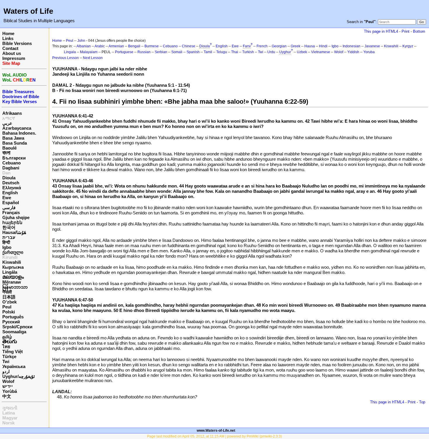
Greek (295, 46)
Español (10, 202)
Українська (13, 366)
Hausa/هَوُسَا (14, 232)
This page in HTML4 (381, 31)
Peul (6, 306)
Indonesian (351, 46)
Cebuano (11, 162)
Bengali (134, 46)
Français (11, 212)
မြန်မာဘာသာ (15, 286)
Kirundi (10, 257)
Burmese (151, 46)
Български (14, 157)
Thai (234, 52)
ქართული (12, 252)
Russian (144, 52)
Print (405, 31)
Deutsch (10, 182)
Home (8, 33)
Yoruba (369, 52)
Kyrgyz (407, 46)
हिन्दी (6, 242)
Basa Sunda (14, 142)
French (262, 46)
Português (13, 316)
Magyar (10, 417)
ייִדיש (7, 386)
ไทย (6, 346)
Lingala (70, 52)
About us (11, 53)
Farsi (247, 46)
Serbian (161, 52)
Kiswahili (11, 262)
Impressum (13, 58)
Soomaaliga (14, 331)
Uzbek (302, 52)
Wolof (8, 381)
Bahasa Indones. (19, 133)
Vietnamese (320, 52)
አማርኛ (8, 118)
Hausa (309, 46)
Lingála (9, 272)
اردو (6, 371)
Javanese (372, 46)
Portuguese (124, 52)
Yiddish (353, 52)
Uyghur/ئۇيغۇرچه (18, 376)
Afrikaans (12, 113)
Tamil (208, 52)
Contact (10, 48)
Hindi (323, 46)
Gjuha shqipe (15, 217)
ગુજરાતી (9, 407)
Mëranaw (11, 282)
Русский (11, 321)
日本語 (8, 296)
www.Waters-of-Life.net (216, 430)
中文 (6, 396)
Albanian (83, 46)
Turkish (248, 52)
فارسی (8, 207)
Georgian (279, 46)
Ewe (6, 197)
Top (422, 402)
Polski (8, 311)
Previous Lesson (65, 58)
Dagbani (10, 167)
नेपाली (7, 291)
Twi (5, 361)
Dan (6, 172)
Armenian (116, 46)
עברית (8, 237)
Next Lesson (93, 58)
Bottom (419, 31)
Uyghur (285, 52)
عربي (7, 123)
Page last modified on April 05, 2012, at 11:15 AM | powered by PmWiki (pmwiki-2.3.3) (214, 436)
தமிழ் (7, 336)
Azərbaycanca (16, 128)
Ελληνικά (11, 187)
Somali (176, 52)
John (81, 41)
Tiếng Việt (12, 351)
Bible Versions (17, 43)
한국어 (8, 227)
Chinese (188, 46)
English (10, 192)
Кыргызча (13, 267)
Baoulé (9, 147)
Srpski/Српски (17, 326)
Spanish (193, 52)
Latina (8, 412)
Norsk (8, 422)
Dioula (8, 177)
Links (7, 38)
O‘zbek (9, 301)
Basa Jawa (13, 138)
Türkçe (9, 356)
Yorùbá (9, 391)
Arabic (100, 46)
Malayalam (88, 52)
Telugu (221, 52)
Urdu (271, 52)
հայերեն (12, 222)
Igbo (6, 247)
